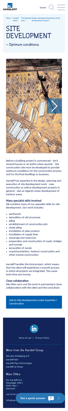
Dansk (43, 8)
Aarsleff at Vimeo (14, 367)
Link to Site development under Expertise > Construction (33, 302)
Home (8, 18)
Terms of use (25, 338)
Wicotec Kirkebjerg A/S (17, 356)
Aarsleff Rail (12, 360)
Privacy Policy (42, 338)
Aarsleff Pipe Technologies (19, 363)
